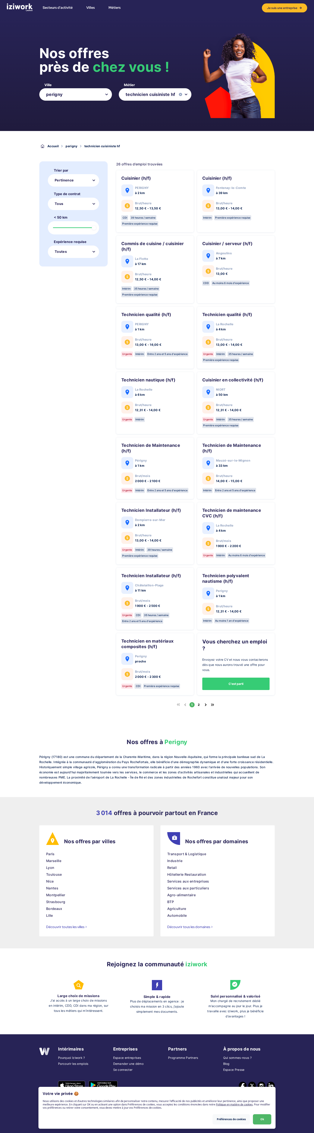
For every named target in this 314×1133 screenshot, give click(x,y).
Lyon (50, 867)
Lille (49, 915)
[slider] (94, 228)
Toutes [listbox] (61, 251)
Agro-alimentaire (181, 895)
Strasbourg (55, 902)
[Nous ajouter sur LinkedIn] (271, 1085)
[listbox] (75, 94)
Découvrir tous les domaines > (190, 927)
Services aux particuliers (188, 888)
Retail (172, 867)
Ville (48, 85)
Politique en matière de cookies (234, 1104)
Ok (262, 1119)
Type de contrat (67, 194)
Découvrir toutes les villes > (66, 927)
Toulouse (54, 874)
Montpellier (55, 895)
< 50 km (60, 217)
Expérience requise (70, 242)
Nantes (52, 888)
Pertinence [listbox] (64, 180)
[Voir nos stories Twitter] (252, 1085)
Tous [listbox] (59, 204)
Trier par (61, 170)
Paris (50, 854)
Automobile (177, 915)
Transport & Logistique (186, 854)
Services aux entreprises (188, 881)
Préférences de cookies (231, 1119)
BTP (170, 902)
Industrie (174, 861)
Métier (129, 85)
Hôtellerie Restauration (186, 874)
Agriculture (176, 908)
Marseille (53, 861)
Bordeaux (54, 908)
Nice (50, 881)
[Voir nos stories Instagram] (261, 1085)
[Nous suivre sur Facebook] (243, 1085)
